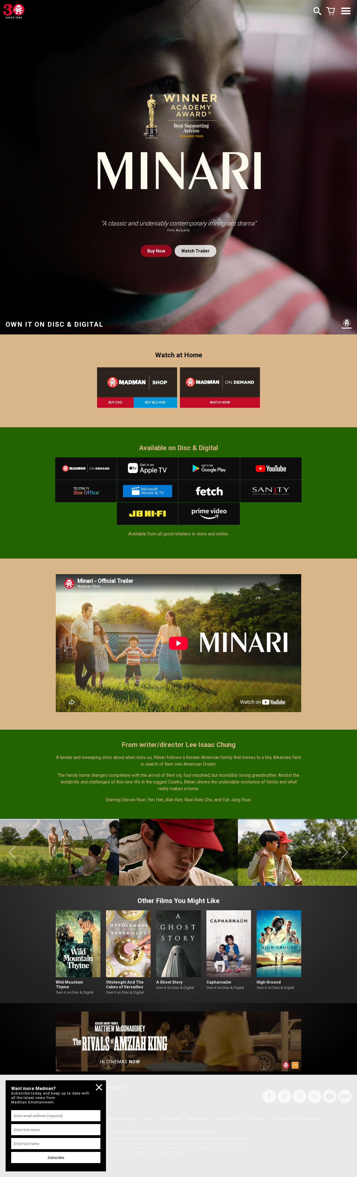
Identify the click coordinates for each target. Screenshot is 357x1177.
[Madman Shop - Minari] (137, 382)
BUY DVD (115, 402)
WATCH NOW (220, 402)
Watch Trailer (195, 251)
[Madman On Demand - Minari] (220, 382)
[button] (12, 852)
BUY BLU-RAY (155, 402)
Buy (156, 251)
